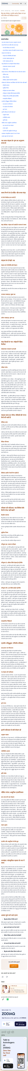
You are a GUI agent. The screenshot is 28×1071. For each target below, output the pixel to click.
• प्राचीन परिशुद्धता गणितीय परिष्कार (9, 101)
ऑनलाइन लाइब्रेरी (8, 10)
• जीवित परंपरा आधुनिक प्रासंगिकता (9, 122)
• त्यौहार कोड (5, 69)
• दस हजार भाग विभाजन (7, 104)
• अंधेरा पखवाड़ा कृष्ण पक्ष (7, 61)
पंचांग (13, 10)
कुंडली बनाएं (14, 966)
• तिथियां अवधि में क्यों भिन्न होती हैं (9, 80)
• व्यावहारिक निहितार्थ (6, 98)
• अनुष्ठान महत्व (5, 114)
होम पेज (2, 10)
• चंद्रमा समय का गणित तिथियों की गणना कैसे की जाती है (13, 71)
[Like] (2, 976)
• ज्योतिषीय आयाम (6, 117)
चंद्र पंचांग (17, 10)
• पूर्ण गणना (4, 109)
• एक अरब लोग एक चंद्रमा (8, 125)
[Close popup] (25, 1039)
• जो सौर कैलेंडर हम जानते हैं (8, 47)
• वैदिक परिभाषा (5, 77)
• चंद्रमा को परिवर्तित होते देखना (9, 55)
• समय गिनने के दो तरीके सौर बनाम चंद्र (9, 45)
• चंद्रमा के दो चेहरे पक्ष (6, 53)
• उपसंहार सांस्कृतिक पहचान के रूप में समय (10, 133)
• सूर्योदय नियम (5, 88)
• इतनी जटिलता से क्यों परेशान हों (8, 112)
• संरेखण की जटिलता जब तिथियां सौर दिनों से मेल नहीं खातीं (14, 82)
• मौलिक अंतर (5, 74)
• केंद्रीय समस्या (5, 85)
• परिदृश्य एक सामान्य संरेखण (8, 90)
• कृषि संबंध (4, 120)
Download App (15, 3)
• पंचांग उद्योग (5, 128)
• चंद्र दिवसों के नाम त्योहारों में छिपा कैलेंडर (10, 63)
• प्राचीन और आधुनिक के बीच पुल (9, 130)
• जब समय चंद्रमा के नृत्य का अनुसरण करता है (11, 42)
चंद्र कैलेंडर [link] (22, 10)
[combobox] (22, 3)
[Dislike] (6, 976)
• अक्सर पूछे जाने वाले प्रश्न (7, 136)
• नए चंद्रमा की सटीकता (7, 106)
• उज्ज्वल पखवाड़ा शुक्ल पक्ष (8, 58)
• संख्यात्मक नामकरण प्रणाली (8, 66)
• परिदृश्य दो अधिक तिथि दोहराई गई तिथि (11, 93)
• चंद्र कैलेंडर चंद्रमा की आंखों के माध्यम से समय (12, 50)
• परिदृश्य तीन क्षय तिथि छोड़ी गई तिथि (10, 96)
